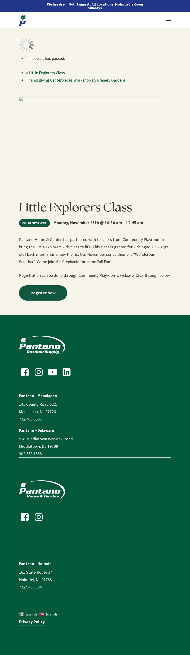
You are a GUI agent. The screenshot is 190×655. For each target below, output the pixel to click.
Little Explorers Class (45, 72)
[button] (168, 20)
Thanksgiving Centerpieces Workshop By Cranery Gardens (77, 80)
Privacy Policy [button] (32, 621)
